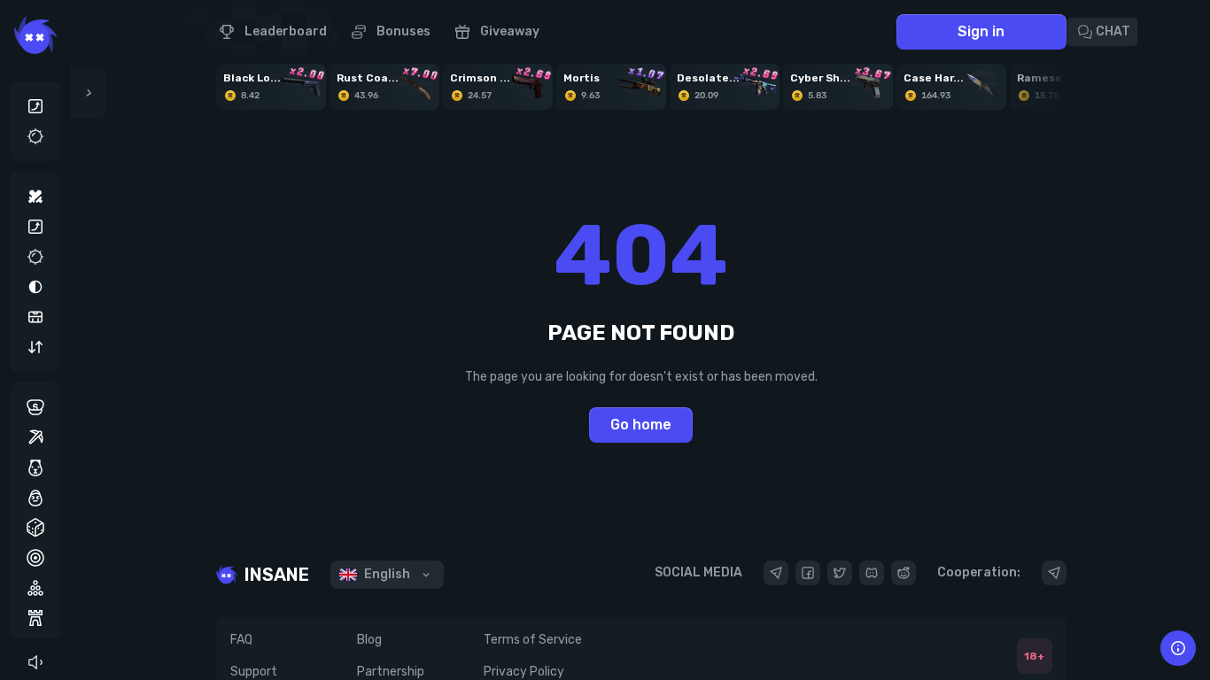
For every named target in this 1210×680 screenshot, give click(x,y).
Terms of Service (533, 639)
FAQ (241, 639)
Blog (369, 639)
